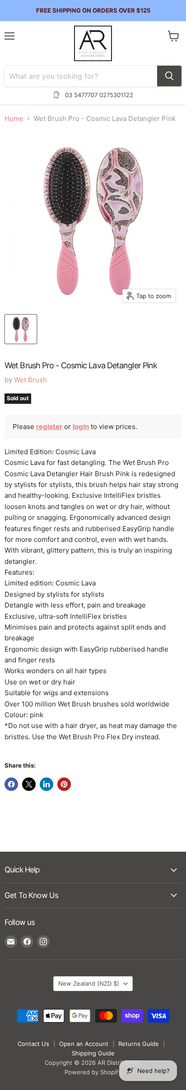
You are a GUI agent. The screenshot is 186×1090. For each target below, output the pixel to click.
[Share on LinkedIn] (46, 784)
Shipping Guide (93, 1053)
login (81, 426)
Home (14, 118)
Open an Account (83, 1043)
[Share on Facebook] (11, 784)
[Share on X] (29, 784)
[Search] (169, 76)
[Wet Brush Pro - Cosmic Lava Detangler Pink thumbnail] (21, 329)
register (49, 426)
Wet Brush (30, 379)
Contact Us (33, 1043)
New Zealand (88, 983)
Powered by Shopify (93, 1072)
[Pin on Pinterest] (64, 784)
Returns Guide (138, 1043)
